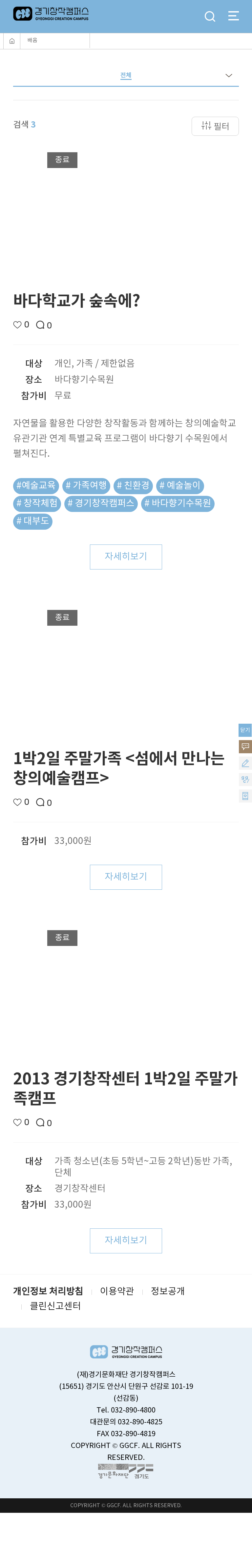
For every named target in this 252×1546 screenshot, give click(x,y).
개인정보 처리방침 (48, 1292)
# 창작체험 (37, 503)
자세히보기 (126, 557)
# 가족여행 (86, 486)
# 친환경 (133, 486)
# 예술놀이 (180, 486)
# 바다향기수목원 (177, 503)
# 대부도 (32, 521)
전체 (126, 75)
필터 (221, 127)
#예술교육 (36, 486)
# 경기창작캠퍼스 (101, 503)
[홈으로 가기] (12, 41)
